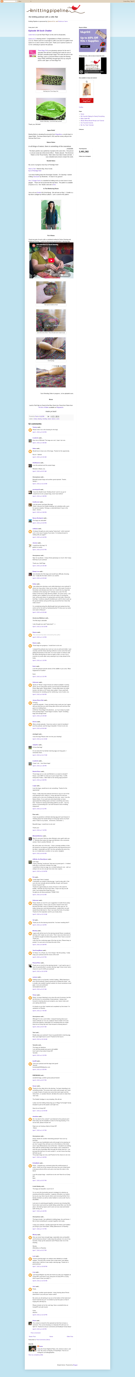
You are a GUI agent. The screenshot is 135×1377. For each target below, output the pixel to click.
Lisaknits (35, 438)
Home (51, 1336)
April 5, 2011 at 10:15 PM (40, 971)
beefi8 (34, 1061)
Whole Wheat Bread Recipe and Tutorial (92, 120)
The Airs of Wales (43, 407)
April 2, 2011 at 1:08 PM (39, 496)
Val (33, 920)
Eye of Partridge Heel (34, 170)
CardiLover (36, 502)
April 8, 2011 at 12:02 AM (40, 1280)
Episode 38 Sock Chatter (40, 31)
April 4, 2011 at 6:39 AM (39, 716)
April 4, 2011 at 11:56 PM (40, 871)
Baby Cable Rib (85, 118)
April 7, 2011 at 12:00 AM (40, 1110)
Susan (35, 1086)
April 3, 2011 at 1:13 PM (39, 637)
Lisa (34, 1272)
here (54, 184)
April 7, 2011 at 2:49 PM (39, 1157)
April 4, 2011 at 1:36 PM (39, 765)
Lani (34, 1256)
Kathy (34, 584)
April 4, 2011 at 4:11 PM (39, 808)
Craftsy (81, 107)
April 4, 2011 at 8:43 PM (39, 853)
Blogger (75, 1365)
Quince (53, 419)
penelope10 (36, 489)
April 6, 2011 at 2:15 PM (39, 1055)
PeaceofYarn (36, 963)
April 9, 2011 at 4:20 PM (39, 1329)
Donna (35, 721)
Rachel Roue (37, 771)
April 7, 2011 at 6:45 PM (39, 1211)
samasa (35, 977)
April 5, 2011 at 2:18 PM (39, 925)
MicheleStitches (38, 836)
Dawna (35, 632)
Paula (34, 1320)
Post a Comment (35, 1333)
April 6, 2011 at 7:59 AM (39, 1010)
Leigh (34, 785)
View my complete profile (35, 1355)
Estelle (39, 192)
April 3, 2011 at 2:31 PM (39, 676)
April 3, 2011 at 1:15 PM (39, 660)
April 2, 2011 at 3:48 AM (39, 442)
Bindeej (35, 930)
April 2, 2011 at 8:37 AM (39, 471)
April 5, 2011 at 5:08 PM (39, 944)
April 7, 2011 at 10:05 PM (40, 1266)
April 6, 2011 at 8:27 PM (39, 1080)
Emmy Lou (36, 571)
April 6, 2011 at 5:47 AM (39, 989)
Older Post (70, 1336)
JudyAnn (35, 744)
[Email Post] (48, 416)
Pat (34, 877)
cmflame (35, 528)
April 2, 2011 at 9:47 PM (39, 549)
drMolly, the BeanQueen (40, 859)
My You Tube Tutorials (87, 125)
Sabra (34, 448)
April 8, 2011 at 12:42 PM (40, 1315)
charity (35, 419)
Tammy (35, 427)
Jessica (35, 543)
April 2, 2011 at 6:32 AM (39, 457)
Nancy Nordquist (38, 518)
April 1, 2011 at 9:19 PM (39, 432)
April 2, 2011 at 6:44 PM (39, 537)
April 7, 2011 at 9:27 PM (39, 1250)
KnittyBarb (36, 1163)
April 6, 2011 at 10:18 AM (40, 1039)
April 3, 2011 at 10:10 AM (40, 626)
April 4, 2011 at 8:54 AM (39, 728)
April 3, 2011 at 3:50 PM (39, 694)
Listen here (31, 34)
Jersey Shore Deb (38, 700)
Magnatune (60, 407)
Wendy (35, 1234)
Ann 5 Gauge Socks (34, 180)
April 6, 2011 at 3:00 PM (39, 1069)
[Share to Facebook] (57, 416)
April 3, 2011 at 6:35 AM (39, 565)
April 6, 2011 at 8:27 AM (39, 1027)
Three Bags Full (42, 50)
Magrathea (58, 134)
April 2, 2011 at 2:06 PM (39, 512)
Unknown (36, 682)
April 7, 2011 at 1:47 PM (39, 1130)
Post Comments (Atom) (43, 1339)
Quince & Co (51, 21)
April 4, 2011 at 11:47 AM (40, 755)
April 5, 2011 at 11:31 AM (40, 914)
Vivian (34, 995)
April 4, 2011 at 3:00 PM (39, 780)
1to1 (34, 1286)
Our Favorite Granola (87, 123)
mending (44, 419)
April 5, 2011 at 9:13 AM (39, 894)
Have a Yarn (32, 168)
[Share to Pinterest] (58, 416)
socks (57, 419)
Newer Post (32, 1336)
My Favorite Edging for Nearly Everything (93, 116)
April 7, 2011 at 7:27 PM (39, 1229)
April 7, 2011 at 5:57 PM (39, 1180)
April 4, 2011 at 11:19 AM (40, 739)
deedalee (35, 1116)
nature (49, 419)
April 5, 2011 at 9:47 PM (39, 957)
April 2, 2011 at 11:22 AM (40, 483)
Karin (34, 666)
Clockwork (36, 176)
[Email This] (51, 416)
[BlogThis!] (53, 416)
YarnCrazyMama (38, 950)
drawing (40, 419)
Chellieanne (36, 462)
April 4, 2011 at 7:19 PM (39, 830)
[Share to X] (55, 416)
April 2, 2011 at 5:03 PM (39, 523)
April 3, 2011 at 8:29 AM (39, 578)
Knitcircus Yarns (63, 21)
